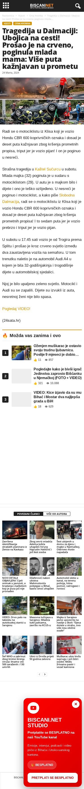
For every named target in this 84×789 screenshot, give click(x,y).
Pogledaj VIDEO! (16, 309)
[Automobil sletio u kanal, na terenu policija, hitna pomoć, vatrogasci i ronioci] (69, 566)
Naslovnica (8, 15)
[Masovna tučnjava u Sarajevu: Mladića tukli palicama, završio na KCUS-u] (42, 605)
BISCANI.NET (21, 777)
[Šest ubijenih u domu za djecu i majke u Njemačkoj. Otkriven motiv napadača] (69, 530)
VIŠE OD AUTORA (56, 513)
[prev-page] (39, 674)
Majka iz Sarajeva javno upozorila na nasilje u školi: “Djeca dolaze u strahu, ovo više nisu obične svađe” (69, 623)
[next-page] (45, 674)
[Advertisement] (42, 457)
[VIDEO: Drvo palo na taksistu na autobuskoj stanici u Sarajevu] (14, 605)
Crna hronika (36, 15)
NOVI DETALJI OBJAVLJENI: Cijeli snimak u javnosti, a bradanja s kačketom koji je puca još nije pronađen (14, 584)
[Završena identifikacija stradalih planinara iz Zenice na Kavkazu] (14, 530)
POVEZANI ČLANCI (28, 513)
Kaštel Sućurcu (47, 169)
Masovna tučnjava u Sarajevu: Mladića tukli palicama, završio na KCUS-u (41, 621)
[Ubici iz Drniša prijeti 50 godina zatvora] (42, 645)
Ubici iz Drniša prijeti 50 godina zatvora (42, 658)
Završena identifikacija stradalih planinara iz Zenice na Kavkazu (14, 545)
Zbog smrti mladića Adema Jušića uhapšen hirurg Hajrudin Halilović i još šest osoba (41, 547)
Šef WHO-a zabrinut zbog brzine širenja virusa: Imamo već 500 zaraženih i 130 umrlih (13, 662)
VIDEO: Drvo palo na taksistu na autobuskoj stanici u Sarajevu (14, 621)
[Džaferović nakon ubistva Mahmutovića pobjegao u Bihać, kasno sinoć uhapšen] (42, 566)
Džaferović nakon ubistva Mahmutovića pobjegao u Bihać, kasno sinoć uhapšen (42, 583)
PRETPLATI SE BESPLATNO (53, 777)
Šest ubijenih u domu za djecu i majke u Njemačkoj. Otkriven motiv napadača (68, 547)
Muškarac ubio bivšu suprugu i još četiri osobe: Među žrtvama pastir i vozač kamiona (69, 662)
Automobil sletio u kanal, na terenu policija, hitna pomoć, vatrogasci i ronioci (68, 583)
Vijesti (21, 15)
